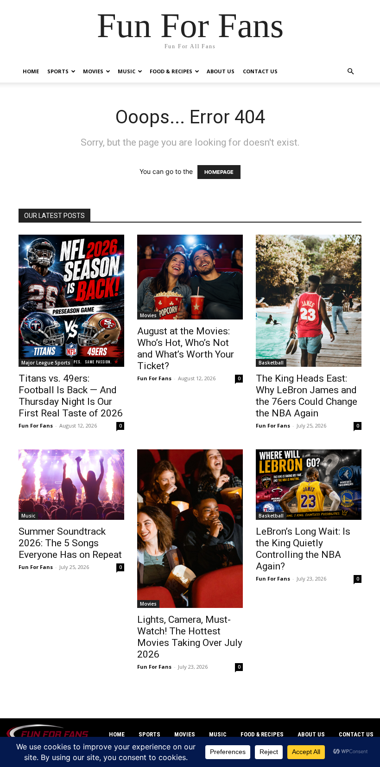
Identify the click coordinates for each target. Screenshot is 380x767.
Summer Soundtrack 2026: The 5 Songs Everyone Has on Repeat (70, 543)
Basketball (271, 362)
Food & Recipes (171, 71)
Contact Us (260, 71)
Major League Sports (45, 362)
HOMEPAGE (219, 172)
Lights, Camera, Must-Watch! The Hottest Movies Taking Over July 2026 (189, 637)
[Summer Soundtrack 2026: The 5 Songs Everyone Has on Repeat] (71, 484)
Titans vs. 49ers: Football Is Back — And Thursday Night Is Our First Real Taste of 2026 (71, 396)
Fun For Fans (36, 425)
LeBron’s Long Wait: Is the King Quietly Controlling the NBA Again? (303, 549)
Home (31, 71)
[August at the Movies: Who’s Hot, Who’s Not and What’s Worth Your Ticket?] (190, 277)
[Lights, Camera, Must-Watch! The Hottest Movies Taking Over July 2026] (190, 528)
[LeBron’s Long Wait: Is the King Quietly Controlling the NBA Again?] (308, 484)
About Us (220, 71)
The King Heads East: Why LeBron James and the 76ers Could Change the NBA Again (306, 396)
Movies (93, 71)
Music (126, 71)
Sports (58, 71)
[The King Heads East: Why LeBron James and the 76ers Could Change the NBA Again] (308, 301)
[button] (350, 71)
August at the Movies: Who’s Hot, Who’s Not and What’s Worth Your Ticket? (185, 348)
